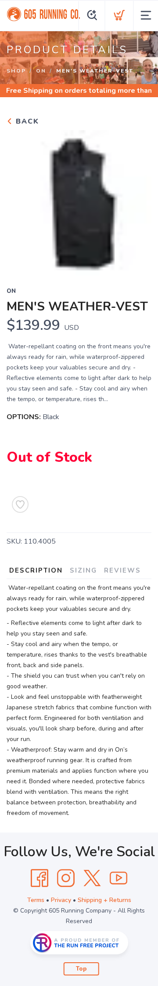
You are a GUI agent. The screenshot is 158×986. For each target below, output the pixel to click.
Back (26, 121)
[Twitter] (92, 878)
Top (81, 969)
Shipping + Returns (104, 900)
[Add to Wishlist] (20, 504)
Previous (20, 200)
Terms (35, 900)
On (41, 70)
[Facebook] (39, 878)
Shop (16, 70)
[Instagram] (66, 878)
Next (138, 200)
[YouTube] (118, 878)
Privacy (61, 900)
